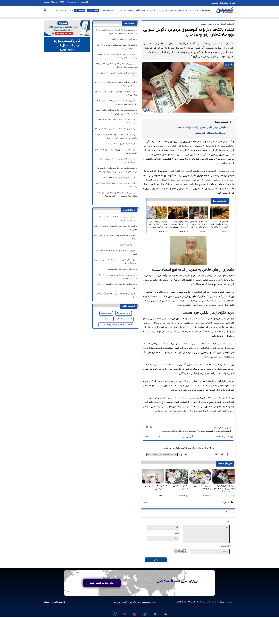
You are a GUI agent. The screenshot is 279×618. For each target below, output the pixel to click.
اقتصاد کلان (193, 10)
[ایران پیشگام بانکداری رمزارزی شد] (200, 476)
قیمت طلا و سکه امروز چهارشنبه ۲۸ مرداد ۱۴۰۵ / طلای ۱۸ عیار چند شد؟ (115, 151)
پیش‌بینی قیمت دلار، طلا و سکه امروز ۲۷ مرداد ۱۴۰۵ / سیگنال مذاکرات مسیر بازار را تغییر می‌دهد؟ (116, 194)
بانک (185, 448)
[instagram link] (134, 613)
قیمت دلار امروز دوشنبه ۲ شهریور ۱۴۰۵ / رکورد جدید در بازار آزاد (115, 75)
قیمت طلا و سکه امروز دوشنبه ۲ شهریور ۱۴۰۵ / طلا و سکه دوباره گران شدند (198, 224)
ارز (181, 150)
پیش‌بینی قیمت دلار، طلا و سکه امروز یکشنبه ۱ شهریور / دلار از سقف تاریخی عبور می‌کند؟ (116, 112)
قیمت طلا (79, 10)
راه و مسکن (140, 10)
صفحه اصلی (205, 10)
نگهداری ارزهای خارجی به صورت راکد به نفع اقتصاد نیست (201, 127)
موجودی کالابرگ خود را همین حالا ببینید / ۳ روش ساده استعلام (115, 237)
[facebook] (228, 454)
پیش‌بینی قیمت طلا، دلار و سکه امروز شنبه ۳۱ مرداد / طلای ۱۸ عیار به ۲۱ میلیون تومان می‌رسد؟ (116, 136)
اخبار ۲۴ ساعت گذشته (185, 602)
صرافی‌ (213, 381)
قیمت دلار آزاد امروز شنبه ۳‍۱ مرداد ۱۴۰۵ (120, 143)
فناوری (152, 10)
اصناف (129, 10)
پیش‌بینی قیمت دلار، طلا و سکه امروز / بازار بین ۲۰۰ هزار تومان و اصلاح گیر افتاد (158, 224)
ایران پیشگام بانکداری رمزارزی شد (202, 487)
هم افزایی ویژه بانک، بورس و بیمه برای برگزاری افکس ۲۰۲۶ (116, 295)
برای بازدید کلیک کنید (102, 583)
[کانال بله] (67, 44)
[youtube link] (124, 613)
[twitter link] (155, 613)
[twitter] (217, 454)
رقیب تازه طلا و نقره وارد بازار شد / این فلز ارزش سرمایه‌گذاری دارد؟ (118, 161)
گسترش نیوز (122, 602)
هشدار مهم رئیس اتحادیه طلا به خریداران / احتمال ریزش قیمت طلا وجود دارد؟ (178, 224)
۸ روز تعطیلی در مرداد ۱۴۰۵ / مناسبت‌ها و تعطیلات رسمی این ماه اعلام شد (117, 218)
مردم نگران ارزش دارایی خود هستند (210, 133)
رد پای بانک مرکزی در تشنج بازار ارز (177, 487)
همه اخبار (201, 602)
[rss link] (165, 613)
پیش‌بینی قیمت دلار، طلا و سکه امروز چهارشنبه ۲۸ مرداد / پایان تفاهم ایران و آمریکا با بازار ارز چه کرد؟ (117, 170)
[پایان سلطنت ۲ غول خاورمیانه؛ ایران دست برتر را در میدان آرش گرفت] (223, 454)
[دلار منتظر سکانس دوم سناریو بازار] (153, 476)
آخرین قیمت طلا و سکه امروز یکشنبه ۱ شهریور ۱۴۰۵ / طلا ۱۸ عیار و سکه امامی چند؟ (116, 102)
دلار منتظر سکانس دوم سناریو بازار (154, 487)
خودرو (162, 10)
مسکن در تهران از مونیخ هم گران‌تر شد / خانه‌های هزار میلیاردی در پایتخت (115, 277)
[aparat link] (114, 613)
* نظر (227, 522)
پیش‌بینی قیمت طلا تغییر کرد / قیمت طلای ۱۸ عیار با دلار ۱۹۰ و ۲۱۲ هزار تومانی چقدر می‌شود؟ (219, 224)
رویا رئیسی (187, 436)
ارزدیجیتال (92, 10)
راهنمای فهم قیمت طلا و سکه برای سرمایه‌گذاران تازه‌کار (114, 128)
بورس (171, 10)
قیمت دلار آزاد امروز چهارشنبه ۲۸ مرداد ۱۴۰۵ (118, 177)
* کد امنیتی (226, 546)
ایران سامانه (48, 602)
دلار (194, 175)
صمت (120, 10)
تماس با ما (211, 602)
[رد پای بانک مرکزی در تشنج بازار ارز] (177, 476)
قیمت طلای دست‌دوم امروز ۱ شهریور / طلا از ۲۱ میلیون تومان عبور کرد (116, 93)
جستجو (230, 602)
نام (177, 522)
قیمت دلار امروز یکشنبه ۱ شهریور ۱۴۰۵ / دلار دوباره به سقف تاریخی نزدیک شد (116, 84)
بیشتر (95, 202)
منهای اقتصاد (107, 10)
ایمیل (176, 533)
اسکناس (197, 292)
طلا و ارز (181, 10)
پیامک (177, 448)
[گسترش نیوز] (224, 10)
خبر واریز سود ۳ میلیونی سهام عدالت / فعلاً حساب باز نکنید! (116, 252)
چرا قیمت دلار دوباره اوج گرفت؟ (123, 39)
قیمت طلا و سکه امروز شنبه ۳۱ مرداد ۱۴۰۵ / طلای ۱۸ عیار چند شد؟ (116, 121)
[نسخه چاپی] (147, 426)
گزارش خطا (225, 502)
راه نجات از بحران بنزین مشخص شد (121, 269)
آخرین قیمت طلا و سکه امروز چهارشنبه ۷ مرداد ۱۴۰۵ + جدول (115, 286)
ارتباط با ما (69, 10)
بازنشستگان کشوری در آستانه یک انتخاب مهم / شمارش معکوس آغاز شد (115, 261)
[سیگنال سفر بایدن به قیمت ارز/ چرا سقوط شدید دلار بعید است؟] (223, 476)
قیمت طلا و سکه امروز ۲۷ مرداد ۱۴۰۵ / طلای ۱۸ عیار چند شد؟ (116, 185)
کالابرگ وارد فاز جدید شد (125, 244)
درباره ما (59, 10)
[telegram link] (144, 613)
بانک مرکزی (195, 448)
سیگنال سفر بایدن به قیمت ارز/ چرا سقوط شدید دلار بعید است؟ (224, 488)
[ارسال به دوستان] (151, 426)
